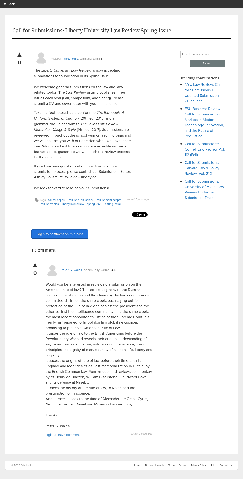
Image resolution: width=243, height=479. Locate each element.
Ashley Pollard (70, 58)
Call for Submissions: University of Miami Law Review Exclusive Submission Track (204, 189)
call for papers (57, 200)
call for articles (50, 204)
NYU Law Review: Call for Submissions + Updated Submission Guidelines (203, 92)
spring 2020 (94, 204)
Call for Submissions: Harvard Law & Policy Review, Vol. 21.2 (202, 168)
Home (137, 465)
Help (212, 465)
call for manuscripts (109, 200)
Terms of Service (177, 465)
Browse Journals (154, 465)
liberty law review (73, 204)
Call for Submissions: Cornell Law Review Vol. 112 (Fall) (205, 149)
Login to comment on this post (59, 234)
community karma (90, 58)
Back (10, 3)
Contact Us (226, 465)
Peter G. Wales (71, 269)
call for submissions (81, 200)
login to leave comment (63, 434)
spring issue (113, 204)
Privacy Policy (198, 465)
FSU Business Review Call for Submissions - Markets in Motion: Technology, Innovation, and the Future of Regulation (204, 122)
